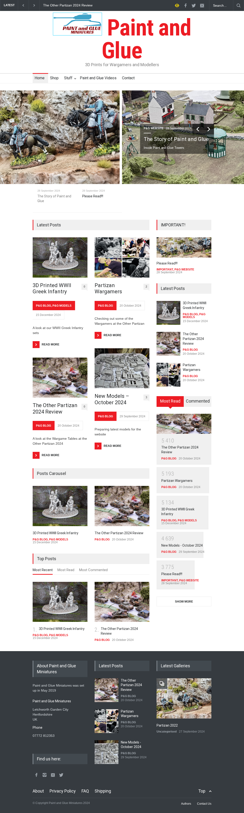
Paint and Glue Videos (98, 78)
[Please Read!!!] (184, 247)
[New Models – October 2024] (122, 368)
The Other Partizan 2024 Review (55, 408)
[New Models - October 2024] (106, 752)
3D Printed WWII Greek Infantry (52, 288)
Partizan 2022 (167, 725)
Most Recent (43, 570)
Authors (186, 803)
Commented (198, 401)
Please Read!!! (167, 263)
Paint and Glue (146, 39)
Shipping (103, 790)
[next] (208, 129)
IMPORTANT (165, 269)
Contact (128, 78)
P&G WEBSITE (153, 128)
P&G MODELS (61, 305)
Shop (54, 78)
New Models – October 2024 (112, 399)
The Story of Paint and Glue (176, 139)
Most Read (65, 570)
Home (40, 78)
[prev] (198, 129)
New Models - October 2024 (182, 545)
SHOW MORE (184, 601)
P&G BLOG (43, 305)
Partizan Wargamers (58, 5)
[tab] (43, 571)
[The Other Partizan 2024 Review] (60, 378)
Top (201, 790)
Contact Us (204, 803)
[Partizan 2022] (184, 698)
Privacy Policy (63, 790)
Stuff (68, 78)
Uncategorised (167, 731)
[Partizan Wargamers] (122, 257)
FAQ (85, 790)
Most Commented (93, 570)
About (38, 790)
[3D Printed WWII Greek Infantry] (60, 257)
